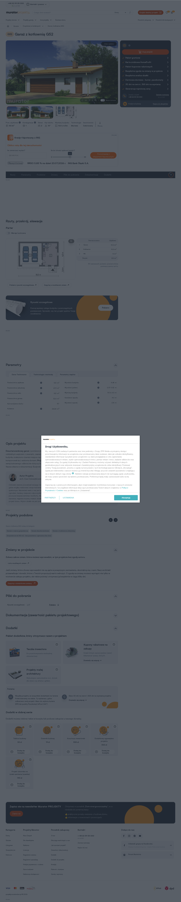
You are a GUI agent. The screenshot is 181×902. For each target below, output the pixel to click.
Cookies (60, 490)
